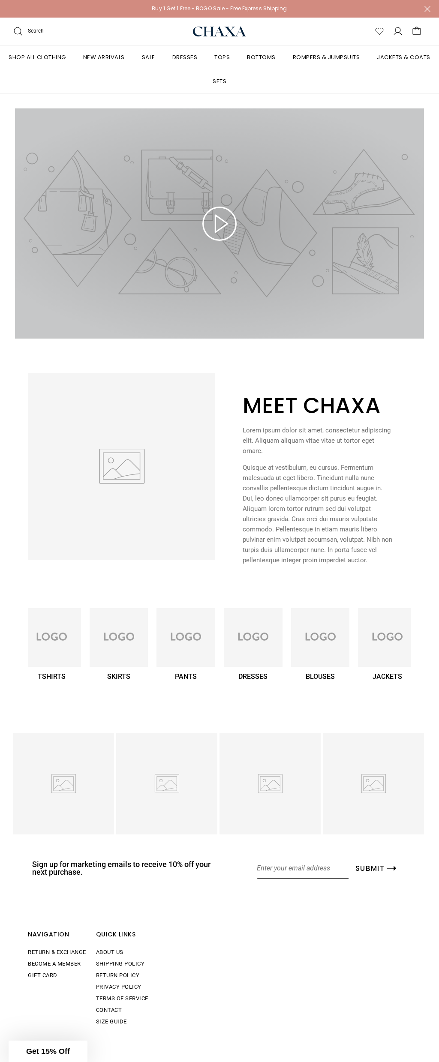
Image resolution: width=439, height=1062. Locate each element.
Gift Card (42, 975)
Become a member (54, 963)
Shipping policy (120, 963)
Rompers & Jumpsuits (326, 57)
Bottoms (261, 57)
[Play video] (219, 224)
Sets (219, 81)
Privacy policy (118, 987)
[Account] (398, 31)
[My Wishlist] (379, 31)
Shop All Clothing (37, 57)
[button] (48, 1051)
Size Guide (111, 1021)
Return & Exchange (57, 952)
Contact (109, 1010)
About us (109, 952)
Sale (148, 57)
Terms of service (122, 998)
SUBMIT (370, 868)
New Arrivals (104, 57)
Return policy (118, 975)
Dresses (185, 57)
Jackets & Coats (403, 57)
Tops (222, 57)
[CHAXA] (220, 31)
